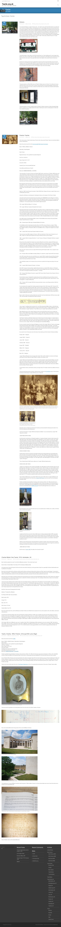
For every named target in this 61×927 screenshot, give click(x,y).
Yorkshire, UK (50, 905)
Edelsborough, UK (51, 887)
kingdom (24, 559)
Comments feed (36, 858)
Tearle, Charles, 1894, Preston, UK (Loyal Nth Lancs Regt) (19, 634)
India (49, 917)
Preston (38, 137)
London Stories (50, 850)
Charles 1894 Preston (40, 478)
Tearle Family (49, 863)
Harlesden (20, 559)
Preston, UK (28, 137)
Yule (38, 559)
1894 (33, 137)
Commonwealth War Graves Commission (40, 144)
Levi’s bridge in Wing (20, 853)
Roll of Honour (50, 852)
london (27, 559)
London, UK (10, 559)
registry (41, 137)
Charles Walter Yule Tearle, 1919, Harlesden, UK (16, 557)
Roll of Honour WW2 (52, 856)
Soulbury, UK (50, 901)
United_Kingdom (47, 137)
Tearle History (51, 872)
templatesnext (55, 924)
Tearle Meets (49, 877)
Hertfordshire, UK (51, 890)
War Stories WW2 (51, 860)
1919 (15, 559)
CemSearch (48, 371)
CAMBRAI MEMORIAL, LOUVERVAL (12, 651)
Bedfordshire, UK (51, 881)
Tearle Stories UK (50, 879)
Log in (34, 853)
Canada (49, 867)
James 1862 (28, 549)
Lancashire (30, 635)
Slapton (18, 861)
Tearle (43, 137)
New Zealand (50, 869)
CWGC (14, 638)
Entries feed (35, 856)
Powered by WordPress (39, 924)
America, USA (51, 865)
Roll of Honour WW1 (16, 635)
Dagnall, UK (50, 885)
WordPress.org (35, 860)
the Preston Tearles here (23, 664)
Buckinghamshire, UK (52, 883)
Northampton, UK (51, 896)
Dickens (22, 22)
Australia (50, 912)
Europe (49, 914)
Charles (35, 137)
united (34, 559)
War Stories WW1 (51, 858)
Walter (36, 559)
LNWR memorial (35, 485)
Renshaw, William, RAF (21, 855)
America (50, 910)
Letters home (51, 919)
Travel (48, 908)
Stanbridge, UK (51, 903)
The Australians (51, 874)
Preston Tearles (24, 135)
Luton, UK (50, 894)
